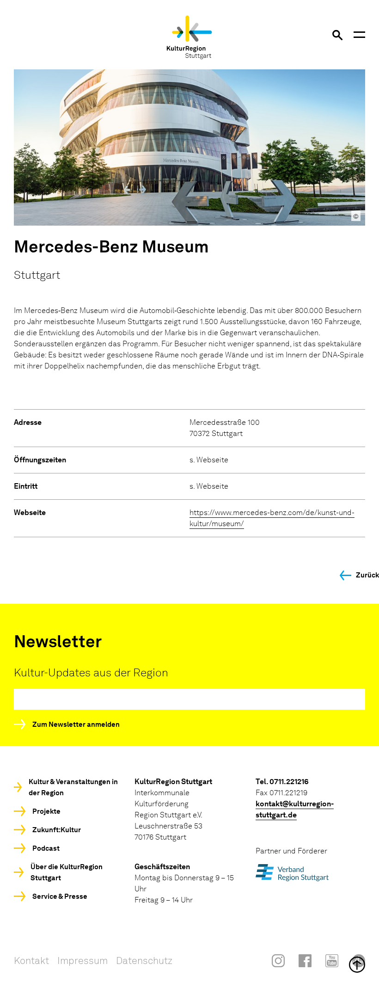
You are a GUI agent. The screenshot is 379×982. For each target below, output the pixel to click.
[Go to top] (189, 965)
